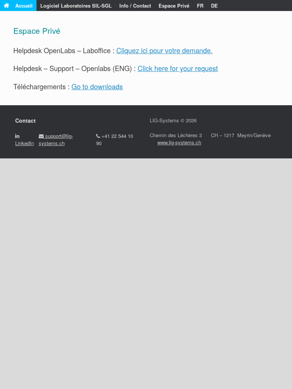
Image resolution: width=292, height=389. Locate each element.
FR (200, 5)
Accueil (24, 5)
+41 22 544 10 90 (114, 139)
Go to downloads (97, 86)
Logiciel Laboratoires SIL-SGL (76, 5)
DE (214, 5)
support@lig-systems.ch (56, 139)
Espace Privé (174, 5)
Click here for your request (178, 68)
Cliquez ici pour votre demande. (164, 50)
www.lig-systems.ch (179, 142)
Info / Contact (135, 5)
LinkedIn (24, 143)
